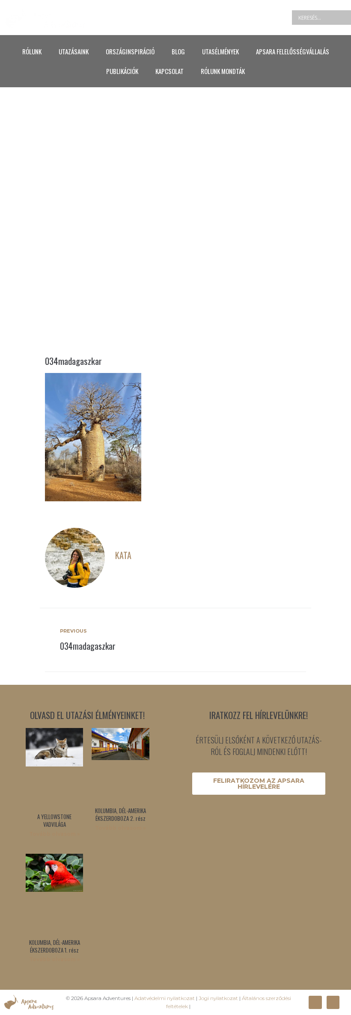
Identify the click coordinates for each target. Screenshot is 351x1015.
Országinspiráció (130, 51)
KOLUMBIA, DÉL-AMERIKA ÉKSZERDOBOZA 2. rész (120, 814)
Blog (178, 51)
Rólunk (32, 51)
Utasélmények (220, 51)
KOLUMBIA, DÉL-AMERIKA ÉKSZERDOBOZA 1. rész (54, 946)
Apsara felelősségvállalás (292, 51)
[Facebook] (315, 1002)
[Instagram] (333, 1002)
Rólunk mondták (223, 71)
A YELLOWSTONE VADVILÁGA (54, 820)
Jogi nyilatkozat (218, 998)
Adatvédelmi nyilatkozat (164, 998)
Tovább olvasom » (54, 834)
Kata (123, 555)
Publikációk (122, 71)
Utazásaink (74, 51)
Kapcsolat (169, 71)
